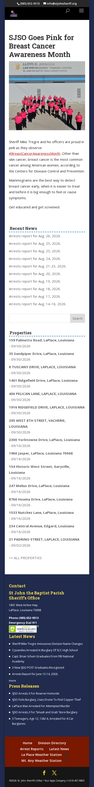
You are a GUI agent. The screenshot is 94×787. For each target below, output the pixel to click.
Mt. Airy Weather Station (41, 760)
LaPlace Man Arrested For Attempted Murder (41, 706)
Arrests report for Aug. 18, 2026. (35, 288)
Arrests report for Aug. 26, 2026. (35, 236)
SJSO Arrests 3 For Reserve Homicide (35, 693)
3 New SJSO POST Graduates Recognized (38, 668)
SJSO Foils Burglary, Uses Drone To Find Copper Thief (46, 700)
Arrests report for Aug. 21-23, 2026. (37, 266)
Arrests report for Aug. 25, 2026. (35, 243)
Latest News (59, 749)
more (12, 681)
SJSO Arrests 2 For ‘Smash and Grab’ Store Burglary (44, 712)
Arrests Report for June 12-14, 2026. (35, 674)
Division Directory (52, 743)
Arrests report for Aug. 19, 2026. (35, 281)
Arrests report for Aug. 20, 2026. (35, 273)
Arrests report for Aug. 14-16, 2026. (37, 304)
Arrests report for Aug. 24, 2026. (35, 258)
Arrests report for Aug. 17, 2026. (35, 296)
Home (27, 743)
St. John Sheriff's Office (29, 780)
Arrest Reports (31, 749)
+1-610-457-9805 (75, 780)
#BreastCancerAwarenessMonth (34, 153)
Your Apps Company (55, 780)
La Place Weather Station (41, 754)
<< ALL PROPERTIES (25, 558)
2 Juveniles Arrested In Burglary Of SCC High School (45, 650)
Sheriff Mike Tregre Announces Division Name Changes (47, 644)
